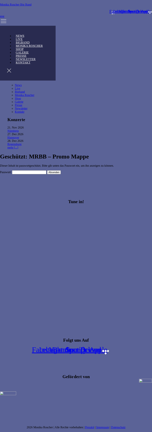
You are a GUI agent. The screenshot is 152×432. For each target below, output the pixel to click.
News (18, 85)
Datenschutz (118, 427)
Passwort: (6, 172)
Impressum (102, 427)
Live (17, 88)
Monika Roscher (29, 45)
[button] (76, 22)
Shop (18, 98)
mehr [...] (12, 147)
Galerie (19, 101)
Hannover (13, 137)
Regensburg (14, 144)
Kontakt (23, 62)
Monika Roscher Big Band (16, 4)
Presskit (89, 427)
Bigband (20, 91)
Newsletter (21, 108)
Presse (18, 105)
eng (2, 16)
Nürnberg (13, 130)
